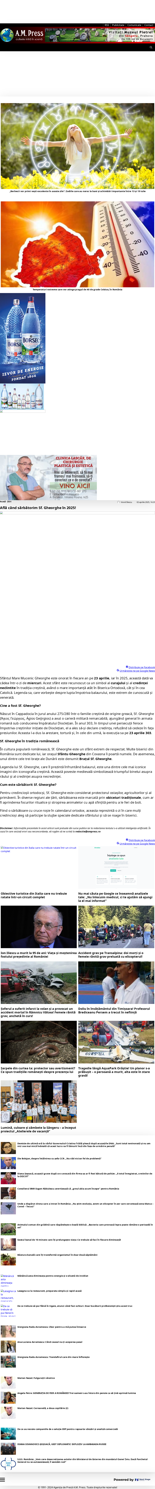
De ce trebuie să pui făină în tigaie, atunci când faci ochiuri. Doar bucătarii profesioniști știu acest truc (74, 1305)
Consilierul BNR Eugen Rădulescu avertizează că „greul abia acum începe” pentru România (68, 1188)
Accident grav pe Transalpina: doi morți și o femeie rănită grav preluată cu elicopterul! (110, 954)
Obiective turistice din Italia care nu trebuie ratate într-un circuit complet (34, 895)
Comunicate (134, 25)
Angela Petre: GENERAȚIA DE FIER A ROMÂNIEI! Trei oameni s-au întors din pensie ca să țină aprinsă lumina (76, 1393)
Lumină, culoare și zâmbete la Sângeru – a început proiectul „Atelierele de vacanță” (38, 1129)
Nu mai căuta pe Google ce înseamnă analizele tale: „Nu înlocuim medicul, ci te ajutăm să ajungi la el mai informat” (115, 897)
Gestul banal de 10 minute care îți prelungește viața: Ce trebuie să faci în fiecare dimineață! (69, 1239)
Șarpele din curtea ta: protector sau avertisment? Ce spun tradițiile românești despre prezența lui (38, 1070)
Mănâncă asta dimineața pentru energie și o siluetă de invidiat (52, 1275)
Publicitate (118, 25)
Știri (9, 501)
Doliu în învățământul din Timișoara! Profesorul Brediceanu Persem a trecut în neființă (114, 1010)
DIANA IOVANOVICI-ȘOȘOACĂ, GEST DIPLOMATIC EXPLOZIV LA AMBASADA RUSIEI (61, 1444)
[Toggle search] (151, 47)
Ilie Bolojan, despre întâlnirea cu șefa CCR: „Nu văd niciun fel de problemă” (59, 1158)
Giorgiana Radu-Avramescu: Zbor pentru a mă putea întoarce (51, 1326)
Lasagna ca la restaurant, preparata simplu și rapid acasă (49, 1290)
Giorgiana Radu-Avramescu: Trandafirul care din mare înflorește (53, 1357)
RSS (107, 25)
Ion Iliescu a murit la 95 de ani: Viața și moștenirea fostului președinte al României (39, 954)
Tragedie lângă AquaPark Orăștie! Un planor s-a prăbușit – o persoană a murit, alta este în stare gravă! (114, 1071)
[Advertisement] (77, 74)
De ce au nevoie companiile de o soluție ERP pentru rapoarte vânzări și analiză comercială (67, 1429)
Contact (148, 25)
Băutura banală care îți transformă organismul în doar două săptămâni (57, 1254)
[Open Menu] (2, 47)
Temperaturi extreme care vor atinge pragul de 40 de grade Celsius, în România (77, 289)
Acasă (3, 501)
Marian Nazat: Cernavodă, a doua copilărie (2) (42, 1408)
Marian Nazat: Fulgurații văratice (36, 1378)
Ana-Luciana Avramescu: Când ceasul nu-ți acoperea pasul (49, 1342)
